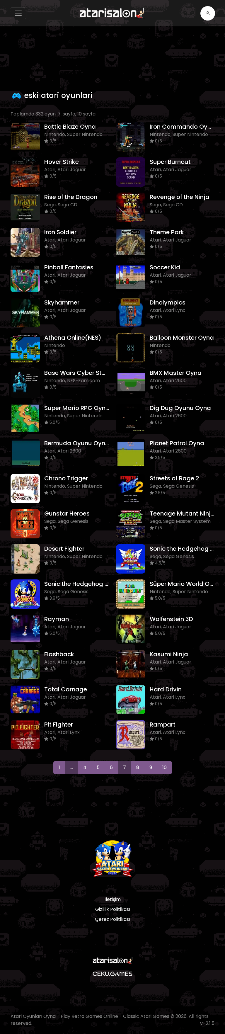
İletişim (113, 899)
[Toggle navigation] (18, 13)
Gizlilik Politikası (112, 909)
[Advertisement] (117, 57)
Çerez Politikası (112, 919)
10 (164, 767)
